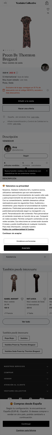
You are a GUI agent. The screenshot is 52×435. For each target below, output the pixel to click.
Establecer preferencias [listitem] (26, 241)
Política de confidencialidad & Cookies (18, 229)
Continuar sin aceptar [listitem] (12, 233)
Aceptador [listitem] (26, 248)
